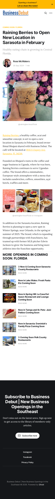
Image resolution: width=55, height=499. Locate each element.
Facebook (27, 457)
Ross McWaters (21, 61)
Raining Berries (11, 135)
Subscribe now (29, 435)
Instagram (27, 452)
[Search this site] (46, 13)
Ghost (41, 484)
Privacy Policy (27, 462)
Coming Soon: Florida (12, 27)
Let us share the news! (27, 6)
